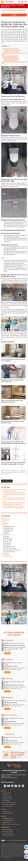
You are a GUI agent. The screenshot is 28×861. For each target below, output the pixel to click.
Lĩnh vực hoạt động (7, 796)
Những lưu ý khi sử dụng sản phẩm (10, 824)
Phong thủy (6, 533)
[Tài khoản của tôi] (22, 2)
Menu (14, 15)
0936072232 (13, 334)
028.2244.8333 (13, 645)
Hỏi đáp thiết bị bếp (8, 528)
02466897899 (13, 685)
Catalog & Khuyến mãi (7, 813)
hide (8, 46)
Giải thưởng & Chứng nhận (8, 802)
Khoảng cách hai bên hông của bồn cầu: (13, 50)
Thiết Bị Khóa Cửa (7, 556)
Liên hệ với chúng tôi (7, 806)
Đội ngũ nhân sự (6, 794)
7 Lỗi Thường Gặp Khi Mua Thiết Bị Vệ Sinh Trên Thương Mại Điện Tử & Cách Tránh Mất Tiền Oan (14, 494)
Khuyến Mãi (6, 518)
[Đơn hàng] (25, 2)
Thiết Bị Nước (6, 555)
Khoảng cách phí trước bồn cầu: (11, 51)
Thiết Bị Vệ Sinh (7, 535)
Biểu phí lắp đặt (6, 822)
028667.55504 (13, 666)
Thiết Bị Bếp (6, 553)
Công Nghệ (6, 536)
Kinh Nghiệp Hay (5, 520)
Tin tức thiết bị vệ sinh (8, 551)
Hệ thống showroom (7, 798)
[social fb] (5, 786)
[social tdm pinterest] (19, 786)
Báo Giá (5, 521)
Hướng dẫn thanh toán (7, 820)
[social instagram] (12, 786)
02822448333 (22, 10)
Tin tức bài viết (5, 811)
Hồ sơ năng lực (6, 800)
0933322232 (13, 10)
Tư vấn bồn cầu (7, 473)
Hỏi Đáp (21, 470)
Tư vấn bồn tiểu (7, 541)
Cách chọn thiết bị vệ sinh (9, 548)
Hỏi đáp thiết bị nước (8, 530)
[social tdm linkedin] (23, 786)
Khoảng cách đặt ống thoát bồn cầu (10, 56)
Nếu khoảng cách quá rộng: (10, 60)
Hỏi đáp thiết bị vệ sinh (9, 526)
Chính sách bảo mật (7, 829)
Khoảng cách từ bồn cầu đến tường (10, 48)
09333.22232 (21, 645)
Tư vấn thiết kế (6, 531)
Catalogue (5, 523)
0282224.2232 (13, 740)
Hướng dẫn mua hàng (7, 818)
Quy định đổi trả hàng (7, 833)
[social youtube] (8, 786)
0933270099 (20, 685)
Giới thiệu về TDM (6, 793)
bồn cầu (9, 31)
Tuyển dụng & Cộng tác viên (9, 804)
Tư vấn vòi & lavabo (8, 540)
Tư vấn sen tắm (7, 543)
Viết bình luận (7, 481)
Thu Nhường (6, 470)
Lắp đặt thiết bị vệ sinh (15, 472)
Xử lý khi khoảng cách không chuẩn (10, 57)
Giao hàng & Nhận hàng (8, 835)
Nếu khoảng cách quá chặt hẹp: (11, 58)
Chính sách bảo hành (7, 831)
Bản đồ (7, 653)
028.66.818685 (13, 702)
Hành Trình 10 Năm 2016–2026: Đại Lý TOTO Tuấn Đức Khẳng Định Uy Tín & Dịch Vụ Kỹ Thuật (14, 499)
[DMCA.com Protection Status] (5, 840)
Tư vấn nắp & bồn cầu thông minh (11, 550)
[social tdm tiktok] (15, 786)
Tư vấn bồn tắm (7, 545)
